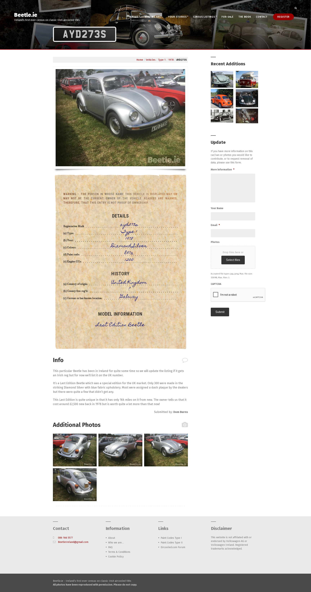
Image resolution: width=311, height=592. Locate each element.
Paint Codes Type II (172, 542)
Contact (261, 16)
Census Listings (204, 16)
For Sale (227, 16)
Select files (233, 259)
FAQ (110, 547)
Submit (219, 311)
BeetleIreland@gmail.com (73, 542)
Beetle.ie (25, 15)
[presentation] (238, 295)
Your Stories (177, 16)
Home (139, 59)
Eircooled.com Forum (173, 547)
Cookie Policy (116, 556)
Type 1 (162, 59)
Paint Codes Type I (171, 537)
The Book (244, 16)
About (134, 16)
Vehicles (151, 59)
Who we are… (154, 16)
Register (283, 16)
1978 (171, 59)
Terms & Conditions (119, 551)
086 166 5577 (65, 537)
